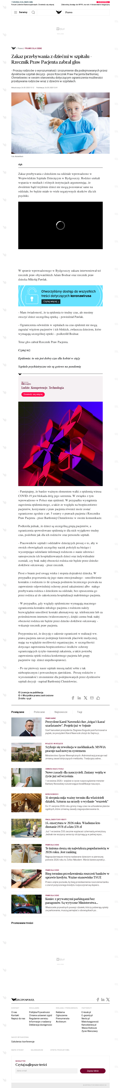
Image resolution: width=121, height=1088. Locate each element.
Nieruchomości (51, 794)
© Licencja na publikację (30, 692)
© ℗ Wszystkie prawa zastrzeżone (35, 695)
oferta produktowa (59, 1050)
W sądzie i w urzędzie (54, 744)
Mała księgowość (90, 1021)
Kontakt (15, 1015)
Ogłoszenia (61, 1015)
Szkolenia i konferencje (23, 1041)
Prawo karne (50, 718)
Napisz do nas (18, 1018)
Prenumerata (62, 1018)
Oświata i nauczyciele (54, 769)
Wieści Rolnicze (89, 1028)
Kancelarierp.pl (89, 1025)
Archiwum (61, 1021)
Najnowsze (61, 712)
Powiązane (17, 712)
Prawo (68, 12)
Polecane (39, 712)
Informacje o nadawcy (40, 1021)
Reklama (60, 1012)
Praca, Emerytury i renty (55, 819)
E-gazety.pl (87, 1015)
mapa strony (17, 1050)
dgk (20, 164)
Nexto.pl (86, 1018)
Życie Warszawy (90, 1031)
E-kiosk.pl (86, 1012)
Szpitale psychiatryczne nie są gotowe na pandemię (49, 366)
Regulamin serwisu (38, 1018)
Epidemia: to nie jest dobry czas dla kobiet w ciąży (49, 358)
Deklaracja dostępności (40, 1025)
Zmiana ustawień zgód (40, 1015)
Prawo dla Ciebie (33, 48)
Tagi (79, 712)
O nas (14, 1012)
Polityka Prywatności (39, 1012)
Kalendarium (37, 1050)
